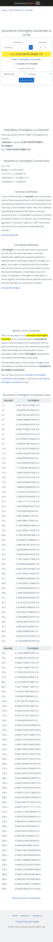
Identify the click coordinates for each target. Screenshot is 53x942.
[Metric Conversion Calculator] (24, 3)
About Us (25, 915)
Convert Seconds (9, 234)
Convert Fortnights (10, 287)
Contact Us (37, 915)
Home (15, 915)
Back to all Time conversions (26, 898)
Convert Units (26, 80)
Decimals (42, 42)
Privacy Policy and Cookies (27, 921)
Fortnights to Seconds (30, 59)
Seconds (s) (18, 42)
